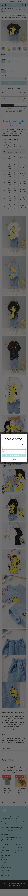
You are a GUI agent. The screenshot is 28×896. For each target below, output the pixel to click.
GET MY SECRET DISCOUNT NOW (14, 455)
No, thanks (14, 459)
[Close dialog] (25, 436)
